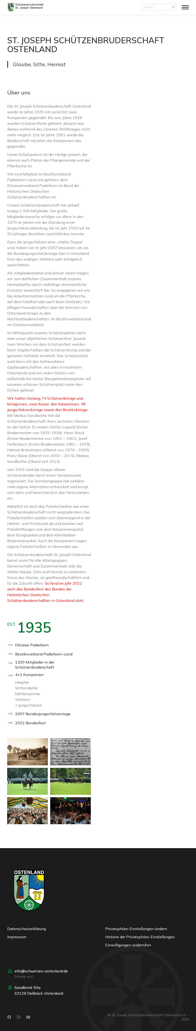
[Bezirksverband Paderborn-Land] (10, 654)
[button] (147, 930)
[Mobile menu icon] (185, 7)
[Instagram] (19, 1017)
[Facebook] (9, 1017)
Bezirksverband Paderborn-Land (43, 654)
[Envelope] (28, 1017)
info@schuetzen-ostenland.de (41, 971)
